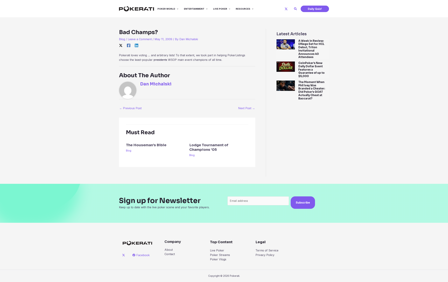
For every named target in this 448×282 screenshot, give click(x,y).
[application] (176, 8)
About (168, 249)
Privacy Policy (264, 255)
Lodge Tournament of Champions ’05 (208, 147)
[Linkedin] (136, 45)
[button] (295, 9)
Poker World (166, 8)
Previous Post (130, 108)
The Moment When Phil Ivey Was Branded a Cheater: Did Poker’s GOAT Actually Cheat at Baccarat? (311, 90)
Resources (243, 8)
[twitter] (124, 255)
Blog (122, 39)
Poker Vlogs (218, 259)
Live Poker (220, 8)
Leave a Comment (140, 39)
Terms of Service (266, 250)
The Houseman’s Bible (146, 145)
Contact (169, 254)
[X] (286, 8)
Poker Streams (220, 255)
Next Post (246, 108)
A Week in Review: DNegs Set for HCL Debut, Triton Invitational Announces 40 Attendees (311, 49)
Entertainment (194, 8)
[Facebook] (128, 45)
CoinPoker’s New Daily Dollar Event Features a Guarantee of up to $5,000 (311, 69)
